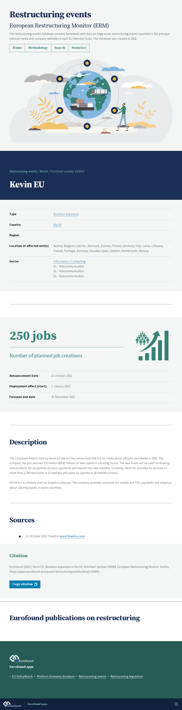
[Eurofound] (21, 658)
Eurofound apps (21, 667)
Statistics (78, 48)
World (44, 171)
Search (59, 48)
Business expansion (66, 214)
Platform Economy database (56, 676)
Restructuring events (23, 171)
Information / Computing (69, 261)
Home (17, 48)
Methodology (38, 48)
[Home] (91, 100)
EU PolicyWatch (22, 676)
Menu (176, 704)
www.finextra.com (72, 536)
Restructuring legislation (126, 676)
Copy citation (23, 584)
